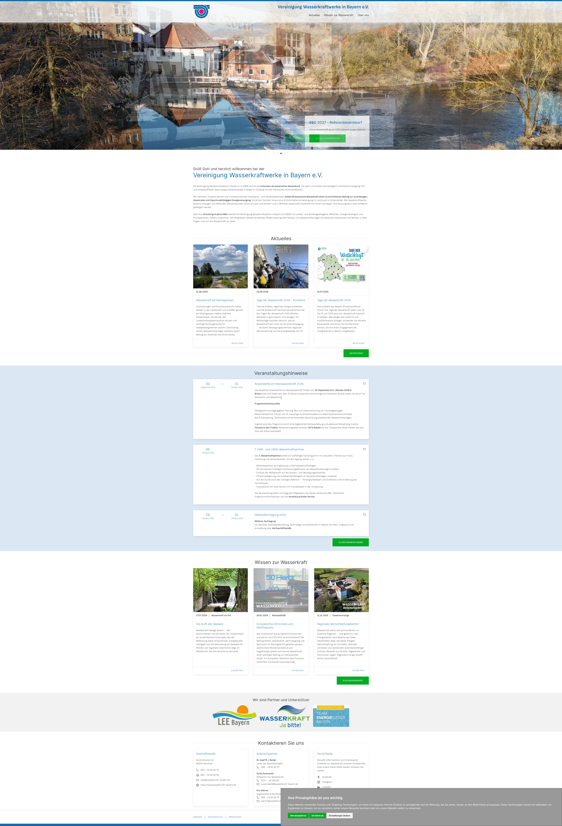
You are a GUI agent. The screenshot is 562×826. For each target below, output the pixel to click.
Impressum (235, 817)
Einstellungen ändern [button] (339, 815)
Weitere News (356, 353)
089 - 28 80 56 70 (270, 767)
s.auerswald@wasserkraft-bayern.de (279, 784)
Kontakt (197, 817)
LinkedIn (326, 787)
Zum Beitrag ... (238, 670)
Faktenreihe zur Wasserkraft (296, 138)
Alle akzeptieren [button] (298, 815)
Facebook (326, 777)
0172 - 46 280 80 (270, 780)
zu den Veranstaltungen (351, 542)
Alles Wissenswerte (353, 680)
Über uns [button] (363, 15)
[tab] (274, 153)
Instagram (327, 782)
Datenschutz (215, 817)
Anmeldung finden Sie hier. (301, 496)
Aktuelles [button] (314, 15)
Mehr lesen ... (238, 343)
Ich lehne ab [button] (318, 815)
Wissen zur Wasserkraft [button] (338, 15)
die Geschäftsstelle (281, 528)
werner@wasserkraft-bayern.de (277, 801)
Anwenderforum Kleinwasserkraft (286, 390)
